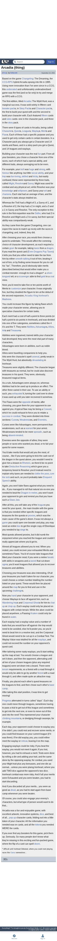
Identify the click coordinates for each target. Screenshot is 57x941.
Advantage (41, 327)
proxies (31, 515)
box (18, 526)
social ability (38, 173)
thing (5, 73)
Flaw (4, 134)
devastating (38, 360)
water (13, 617)
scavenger (24, 276)
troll (22, 169)
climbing (6, 718)
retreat (24, 741)
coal (52, 276)
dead (13, 790)
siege (23, 529)
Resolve (19, 183)
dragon (49, 248)
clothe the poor (41, 473)
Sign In (51, 62)
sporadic (38, 432)
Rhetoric (26, 463)
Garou (13, 853)
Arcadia (27, 101)
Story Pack (24, 108)
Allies (51, 327)
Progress (6, 700)
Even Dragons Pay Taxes (40, 251)
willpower (22, 191)
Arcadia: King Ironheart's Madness (25, 297)
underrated (11, 89)
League (26, 131)
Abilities (31, 327)
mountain (15, 718)
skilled (25, 176)
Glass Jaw (14, 500)
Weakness (25, 420)
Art (3, 330)
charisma (6, 194)
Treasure (15, 330)
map (15, 587)
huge (31, 169)
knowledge (7, 191)
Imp (4, 176)
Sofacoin (13, 73)
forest (40, 673)
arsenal (35, 356)
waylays (42, 639)
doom (37, 844)
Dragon (24, 493)
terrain (5, 669)
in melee (33, 493)
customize (16, 288)
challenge (17, 591)
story (10, 122)
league (41, 505)
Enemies (42, 420)
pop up (12, 817)
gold (43, 276)
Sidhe (38, 213)
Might (11, 183)
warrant (29, 428)
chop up (12, 606)
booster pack (8, 108)
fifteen (44, 115)
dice (42, 814)
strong (42, 169)
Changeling (27, 78)
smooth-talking (22, 259)
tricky (35, 176)
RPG (10, 82)
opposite (26, 402)
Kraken (34, 613)
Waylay (35, 131)
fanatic (50, 557)
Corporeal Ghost (31, 602)
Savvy (31, 183)
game (5, 522)
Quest (17, 131)
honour (5, 173)
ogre (4, 564)
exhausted (17, 393)
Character (7, 131)
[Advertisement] (28, 29)
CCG (4, 82)
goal (11, 248)
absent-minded (15, 435)
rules (9, 119)
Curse (14, 420)
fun (39, 154)
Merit (43, 131)
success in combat (11, 416)
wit (45, 191)
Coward (47, 409)
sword (33, 561)
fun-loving (16, 176)
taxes (36, 248)
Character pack (43, 108)
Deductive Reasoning (20, 466)
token (38, 824)
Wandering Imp (9, 602)
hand (13, 595)
